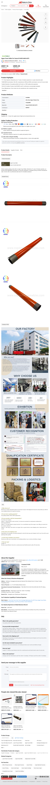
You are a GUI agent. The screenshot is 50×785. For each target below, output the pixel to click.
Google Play (12, 776)
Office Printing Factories (7, 765)
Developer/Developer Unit (42, 742)
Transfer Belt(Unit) (28, 601)
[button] (2, 2)
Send (11, 685)
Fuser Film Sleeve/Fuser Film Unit (8, 742)
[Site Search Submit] (31, 5)
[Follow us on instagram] (44, 776)
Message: (6, 674)
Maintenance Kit (29, 600)
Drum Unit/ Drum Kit (17, 740)
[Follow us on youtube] (46, 776)
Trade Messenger (22, 776)
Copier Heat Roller (18, 758)
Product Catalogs (19, 737)
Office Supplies (8, 9)
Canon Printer (29, 765)
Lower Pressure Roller (19, 601)
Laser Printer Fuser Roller (7, 758)
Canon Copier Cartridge (26, 768)
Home (2, 9)
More (2, 773)
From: (7, 667)
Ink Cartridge (27, 745)
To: (7, 670)
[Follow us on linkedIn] (35, 778)
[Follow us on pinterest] (48, 776)
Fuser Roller (26, 9)
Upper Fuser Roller (42, 600)
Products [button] (13, 5)
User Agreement (32, 781)
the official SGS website (32, 560)
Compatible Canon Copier (7, 771)
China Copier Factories (19, 765)
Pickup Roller (11, 601)
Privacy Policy (44, 781)
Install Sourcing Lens (7, 778)
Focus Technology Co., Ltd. (16, 781)
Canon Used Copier (15, 768)
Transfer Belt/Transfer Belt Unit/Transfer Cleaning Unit (24, 745)
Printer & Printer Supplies (17, 9)
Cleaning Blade (4, 601)
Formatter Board (40, 745)
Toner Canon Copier (38, 768)
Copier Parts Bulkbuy (19, 771)
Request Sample (24, 73)
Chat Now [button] (38, 70)
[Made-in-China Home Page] (25, 2)
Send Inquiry (13, 70)
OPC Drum (35, 600)
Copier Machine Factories (40, 765)
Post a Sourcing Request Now (37, 685)
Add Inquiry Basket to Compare (25, 50)
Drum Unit (11, 600)
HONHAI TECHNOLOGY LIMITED (11, 60)
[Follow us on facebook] (40, 776)
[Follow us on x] (42, 776)
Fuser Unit (15, 600)
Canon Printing (5, 768)
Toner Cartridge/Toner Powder (7, 740)
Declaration (39, 781)
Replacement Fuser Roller (30, 758)
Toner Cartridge (21, 600)
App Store (4, 776)
